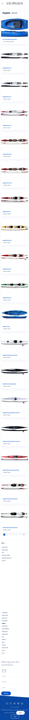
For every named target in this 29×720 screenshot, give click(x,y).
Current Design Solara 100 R (10, 39)
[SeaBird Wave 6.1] (14, 84)
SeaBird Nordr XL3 (7, 183)
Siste (24, 534)
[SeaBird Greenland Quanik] (14, 371)
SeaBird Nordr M (7, 269)
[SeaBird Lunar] (14, 314)
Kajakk (12, 41)
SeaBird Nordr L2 (7, 297)
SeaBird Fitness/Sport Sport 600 (11, 470)
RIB (3, 637)
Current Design (6, 41)
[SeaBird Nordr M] (14, 257)
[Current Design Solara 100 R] (14, 27)
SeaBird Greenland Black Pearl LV (11, 412)
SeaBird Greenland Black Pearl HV (11, 441)
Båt (3, 552)
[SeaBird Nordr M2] (14, 228)
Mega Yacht (5, 631)
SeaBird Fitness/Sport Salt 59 (10, 499)
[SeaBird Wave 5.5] (14, 113)
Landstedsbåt (5, 628)
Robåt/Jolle (5, 634)
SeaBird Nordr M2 (7, 240)
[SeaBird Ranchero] (14, 142)
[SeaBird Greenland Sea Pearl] (14, 343)
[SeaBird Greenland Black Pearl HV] (14, 429)
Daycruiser (4, 618)
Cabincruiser (5, 615)
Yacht (3, 650)
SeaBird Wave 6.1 (7, 96)
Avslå (15, 716)
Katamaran (5, 626)
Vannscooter (5, 647)
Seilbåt (4, 639)
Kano (3, 653)
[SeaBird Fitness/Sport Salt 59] (14, 486)
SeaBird (5, 70)
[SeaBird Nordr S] (14, 199)
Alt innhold (5, 547)
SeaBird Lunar (6, 326)
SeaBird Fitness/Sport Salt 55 (10, 527)
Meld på (6, 693)
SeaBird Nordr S (7, 211)
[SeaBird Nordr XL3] (14, 170)
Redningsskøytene (6, 558)
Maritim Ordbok (6, 555)
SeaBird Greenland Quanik (9, 384)
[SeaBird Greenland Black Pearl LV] (14, 400)
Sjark (3, 642)
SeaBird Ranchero (7, 154)
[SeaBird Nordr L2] (14, 285)
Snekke (4, 645)
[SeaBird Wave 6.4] (14, 55)
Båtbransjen (5, 550)
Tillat (20, 712)
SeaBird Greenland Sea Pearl (10, 355)
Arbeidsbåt (4, 612)
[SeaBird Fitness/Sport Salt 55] (14, 515)
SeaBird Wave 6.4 (7, 68)
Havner (4, 560)
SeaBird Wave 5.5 (7, 125)
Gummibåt (4, 620)
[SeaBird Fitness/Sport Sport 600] (14, 458)
